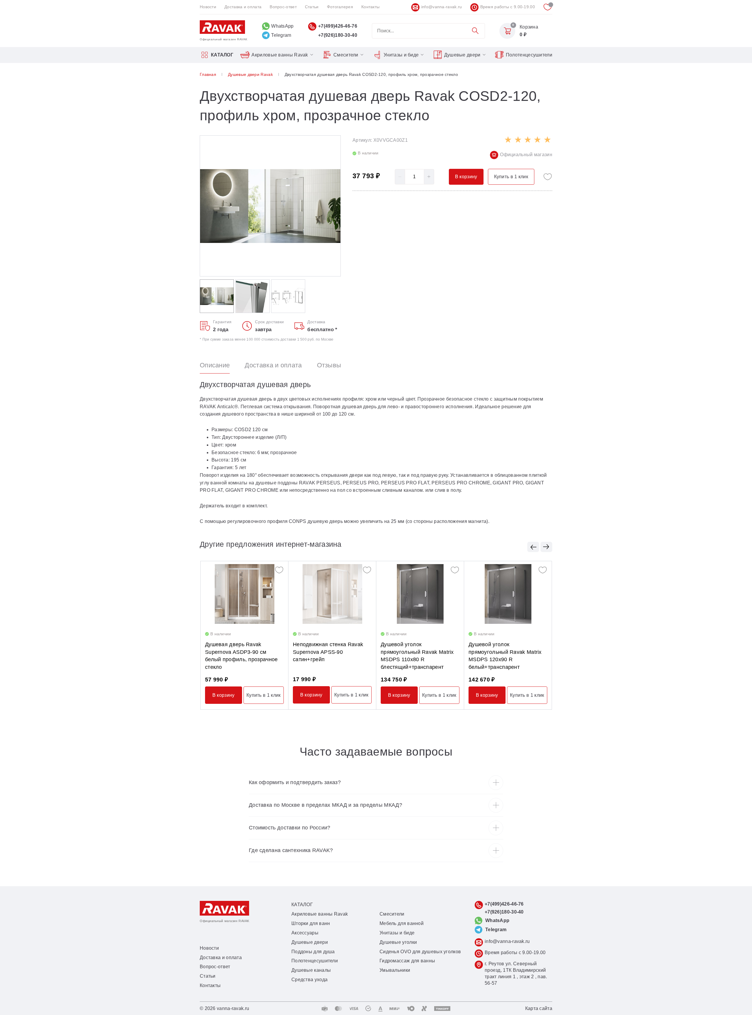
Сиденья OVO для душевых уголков (420, 951)
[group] (270, 205)
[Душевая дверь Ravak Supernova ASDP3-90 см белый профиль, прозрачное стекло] (244, 594)
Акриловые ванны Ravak (279, 54)
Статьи (312, 6)
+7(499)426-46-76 (337, 26)
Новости (208, 6)
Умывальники (395, 970)
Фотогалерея (340, 6)
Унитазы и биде (401, 54)
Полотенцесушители (529, 54)
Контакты (370, 6)
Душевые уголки (398, 942)
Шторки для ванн (310, 923)
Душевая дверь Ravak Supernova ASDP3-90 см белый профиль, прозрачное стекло (241, 655)
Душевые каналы (311, 970)
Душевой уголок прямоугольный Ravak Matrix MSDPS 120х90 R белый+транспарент (505, 655)
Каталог (222, 54)
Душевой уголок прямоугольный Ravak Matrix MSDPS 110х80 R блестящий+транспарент (417, 655)
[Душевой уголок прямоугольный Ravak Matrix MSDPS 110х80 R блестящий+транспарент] (420, 594)
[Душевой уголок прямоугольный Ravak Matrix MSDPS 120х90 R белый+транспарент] (508, 594)
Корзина (529, 26)
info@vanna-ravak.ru (441, 6)
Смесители (345, 54)
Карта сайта (538, 1008)
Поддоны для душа (313, 951)
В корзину (223, 695)
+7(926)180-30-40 (337, 35)
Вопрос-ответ (283, 6)
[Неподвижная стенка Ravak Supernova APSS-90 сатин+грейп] (332, 594)
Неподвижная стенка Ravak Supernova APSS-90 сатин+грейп (328, 652)
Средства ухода (309, 979)
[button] (533, 547)
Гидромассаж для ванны (407, 960)
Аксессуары (304, 932)
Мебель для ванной (402, 923)
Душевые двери (462, 54)
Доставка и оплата (242, 6)
